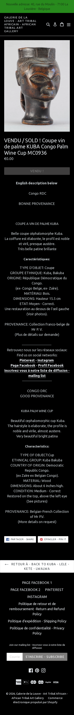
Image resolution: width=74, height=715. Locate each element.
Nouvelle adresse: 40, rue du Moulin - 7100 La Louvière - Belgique (37, 6)
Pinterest (27, 360)
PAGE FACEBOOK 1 (37, 582)
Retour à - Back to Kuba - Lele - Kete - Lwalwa (39, 566)
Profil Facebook (51, 365)
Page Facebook (23, 365)
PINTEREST (54, 590)
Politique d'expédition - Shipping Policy (37, 621)
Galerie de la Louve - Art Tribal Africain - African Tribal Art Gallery (20, 24)
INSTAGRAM (37, 597)
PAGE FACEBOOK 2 (25, 590)
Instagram (45, 360)
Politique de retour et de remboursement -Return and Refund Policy (37, 609)
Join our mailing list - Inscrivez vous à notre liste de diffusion (37, 646)
